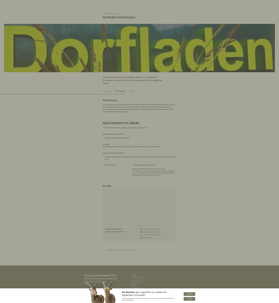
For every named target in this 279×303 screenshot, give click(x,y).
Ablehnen (189, 298)
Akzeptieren (189, 294)
